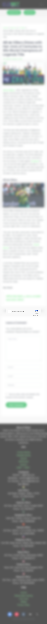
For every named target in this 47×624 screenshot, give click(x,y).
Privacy (34, 315)
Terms (38, 315)
